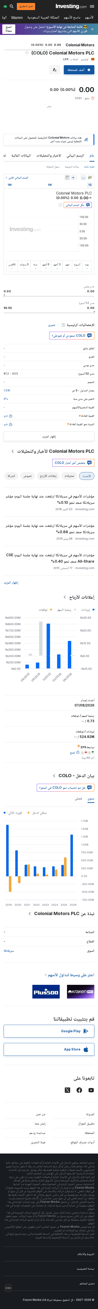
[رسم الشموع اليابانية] (89, 177)
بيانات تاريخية (72, 166)
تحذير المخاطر (87, 1283)
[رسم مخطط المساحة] (83, 177)
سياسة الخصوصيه (85, 1268)
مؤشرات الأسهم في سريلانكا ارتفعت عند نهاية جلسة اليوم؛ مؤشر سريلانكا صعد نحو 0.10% (50, 499)
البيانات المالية (21, 155)
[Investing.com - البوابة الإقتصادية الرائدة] (71, 6)
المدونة (90, 1114)
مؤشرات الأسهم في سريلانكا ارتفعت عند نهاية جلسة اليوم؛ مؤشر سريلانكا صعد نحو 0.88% (50, 528)
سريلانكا (9, 950)
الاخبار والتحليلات (48, 155)
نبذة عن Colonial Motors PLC (64, 913)
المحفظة (89, 1133)
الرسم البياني (75, 155)
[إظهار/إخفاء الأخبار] (67, 177)
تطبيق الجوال (86, 1123)
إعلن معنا (40, 1123)
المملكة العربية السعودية (43, 18)
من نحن (40, 1114)
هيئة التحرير (38, 1142)
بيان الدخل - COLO (76, 775)
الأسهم (89, 18)
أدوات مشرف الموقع (82, 1142)
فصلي (78, 798)
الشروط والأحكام (85, 1254)
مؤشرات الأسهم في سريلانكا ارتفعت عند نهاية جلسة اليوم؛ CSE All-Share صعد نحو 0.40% (50, 558)
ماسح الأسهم (72, 18)
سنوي (91, 798)
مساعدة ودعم (37, 1133)
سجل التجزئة (52, 166)
